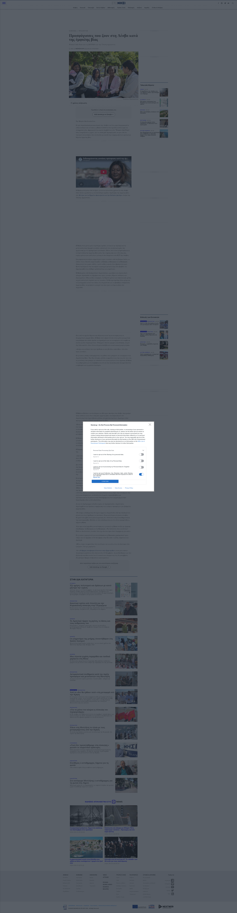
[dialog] (118, 456)
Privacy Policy (129, 488)
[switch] (141, 454)
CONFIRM (105, 481)
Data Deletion (108, 488)
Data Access (118, 488)
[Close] (150, 425)
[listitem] (118, 450)
